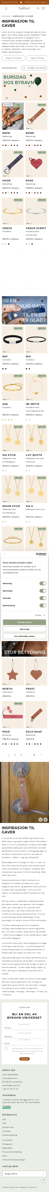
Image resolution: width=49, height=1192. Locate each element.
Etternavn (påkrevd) (24, 1033)
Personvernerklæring (12, 1152)
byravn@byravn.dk (11, 1085)
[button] (6, 8)
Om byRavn (7, 1140)
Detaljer (38, 615)
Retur (4, 1156)
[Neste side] (40, 754)
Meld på (24, 1059)
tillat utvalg (24, 629)
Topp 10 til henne (13, 58)
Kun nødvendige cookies (24, 636)
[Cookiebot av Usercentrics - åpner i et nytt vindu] (35, 554)
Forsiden (6, 16)
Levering (6, 1131)
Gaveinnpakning (9, 1135)
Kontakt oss (8, 1127)
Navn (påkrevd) (24, 1024)
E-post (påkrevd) (24, 1039)
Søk (4, 1119)
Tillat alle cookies (24, 622)
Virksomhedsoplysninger (13, 1159)
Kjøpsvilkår (7, 1148)
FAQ (4, 1123)
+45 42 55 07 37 (10, 1089)
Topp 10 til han (37, 58)
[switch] (42, 591)
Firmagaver (7, 1144)
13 (34, 754)
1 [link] (8, 754)
